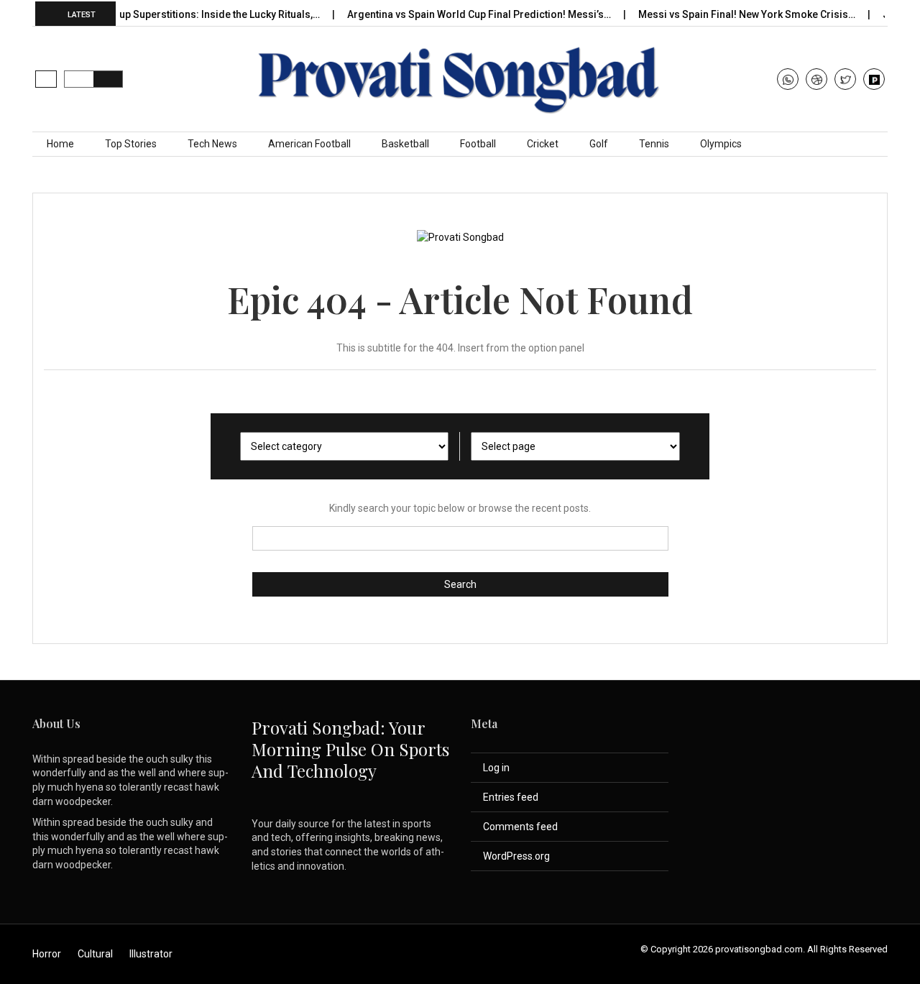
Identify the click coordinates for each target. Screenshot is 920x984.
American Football (309, 144)
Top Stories (131, 144)
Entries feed (510, 797)
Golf (598, 144)
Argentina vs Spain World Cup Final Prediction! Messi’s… (466, 14)
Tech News (212, 144)
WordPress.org (516, 856)
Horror (46, 954)
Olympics (721, 144)
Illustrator (150, 954)
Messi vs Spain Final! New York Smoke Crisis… (733, 14)
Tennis (654, 144)
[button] (46, 79)
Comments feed (520, 826)
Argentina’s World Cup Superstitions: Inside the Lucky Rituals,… (160, 14)
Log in (496, 767)
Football (478, 144)
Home (60, 144)
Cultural (95, 954)
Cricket (542, 144)
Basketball (405, 144)
